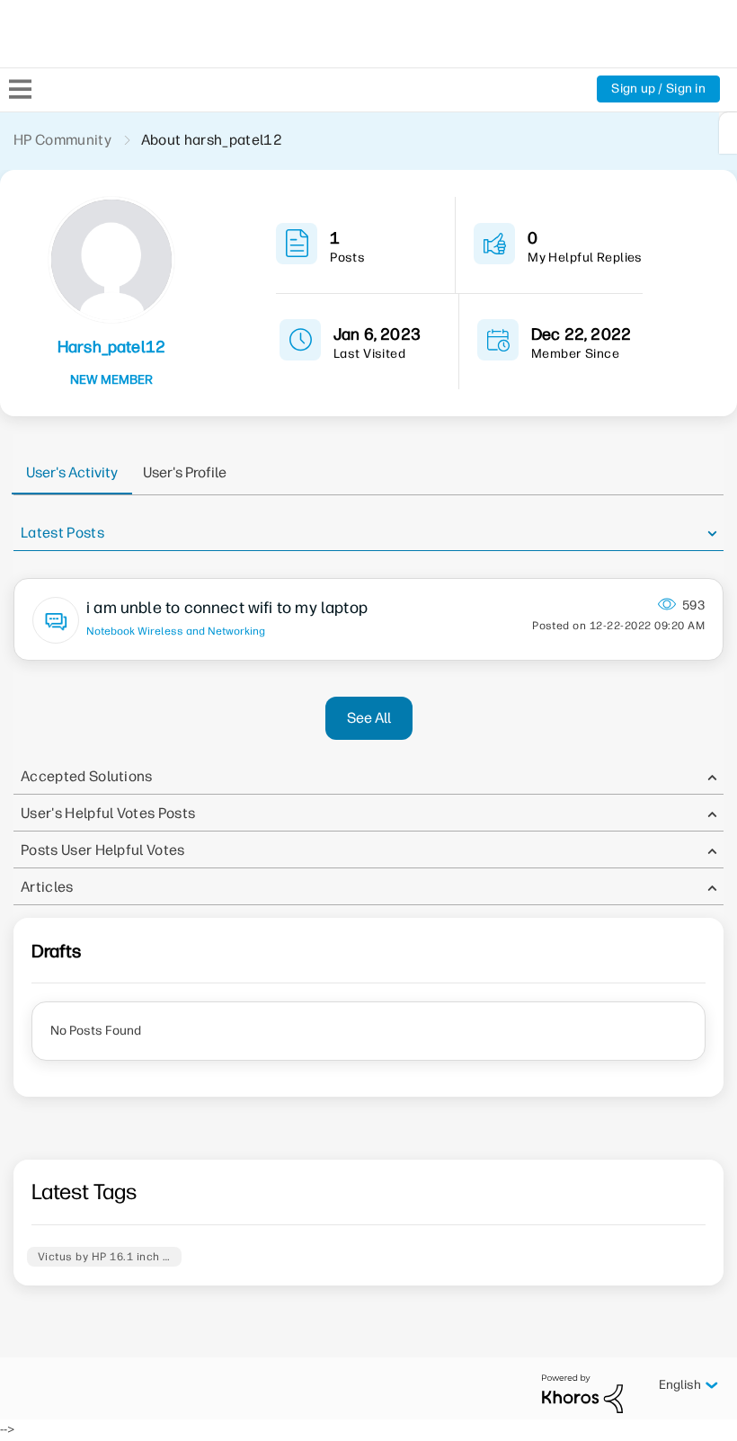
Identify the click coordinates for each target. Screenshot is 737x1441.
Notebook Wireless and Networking (175, 631)
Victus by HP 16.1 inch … (104, 1256)
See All (369, 717)
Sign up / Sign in (658, 88)
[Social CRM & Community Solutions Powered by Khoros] (582, 1393)
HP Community (62, 139)
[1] (728, 133)
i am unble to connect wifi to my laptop (227, 608)
